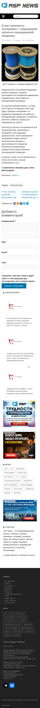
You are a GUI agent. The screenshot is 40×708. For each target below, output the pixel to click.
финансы (7, 493)
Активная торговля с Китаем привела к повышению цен (29, 194)
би (17, 477)
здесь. (17, 163)
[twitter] (24, 203)
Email (5, 252)
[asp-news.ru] (20, 5)
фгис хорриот (18, 489)
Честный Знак (29, 40)
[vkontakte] (14, 203)
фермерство (30, 489)
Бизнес (7, 583)
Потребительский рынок (13, 594)
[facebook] (21, 203)
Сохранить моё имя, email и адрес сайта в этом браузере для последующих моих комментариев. (18, 278)
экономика (17, 493)
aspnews (18, 40)
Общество (8, 592)
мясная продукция (26, 485)
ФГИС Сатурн (22, 473)
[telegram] (27, 203)
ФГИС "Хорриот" (10, 600)
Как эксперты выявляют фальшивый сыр (9, 194)
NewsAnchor (34, 700)
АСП (6, 469)
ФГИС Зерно (20, 469)
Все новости (9, 585)
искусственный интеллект (12, 481)
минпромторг (28, 481)
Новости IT (8, 590)
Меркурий (8, 587)
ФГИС (7, 596)
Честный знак (16, 185)
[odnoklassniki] (18, 203)
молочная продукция (11, 485)
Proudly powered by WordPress (12, 700)
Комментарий (9, 221)
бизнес (24, 477)
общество (8, 489)
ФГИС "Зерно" (10, 598)
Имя (4, 242)
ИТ (12, 469)
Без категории (10, 581)
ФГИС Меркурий (10, 473)
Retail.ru (15, 175)
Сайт (4, 262)
